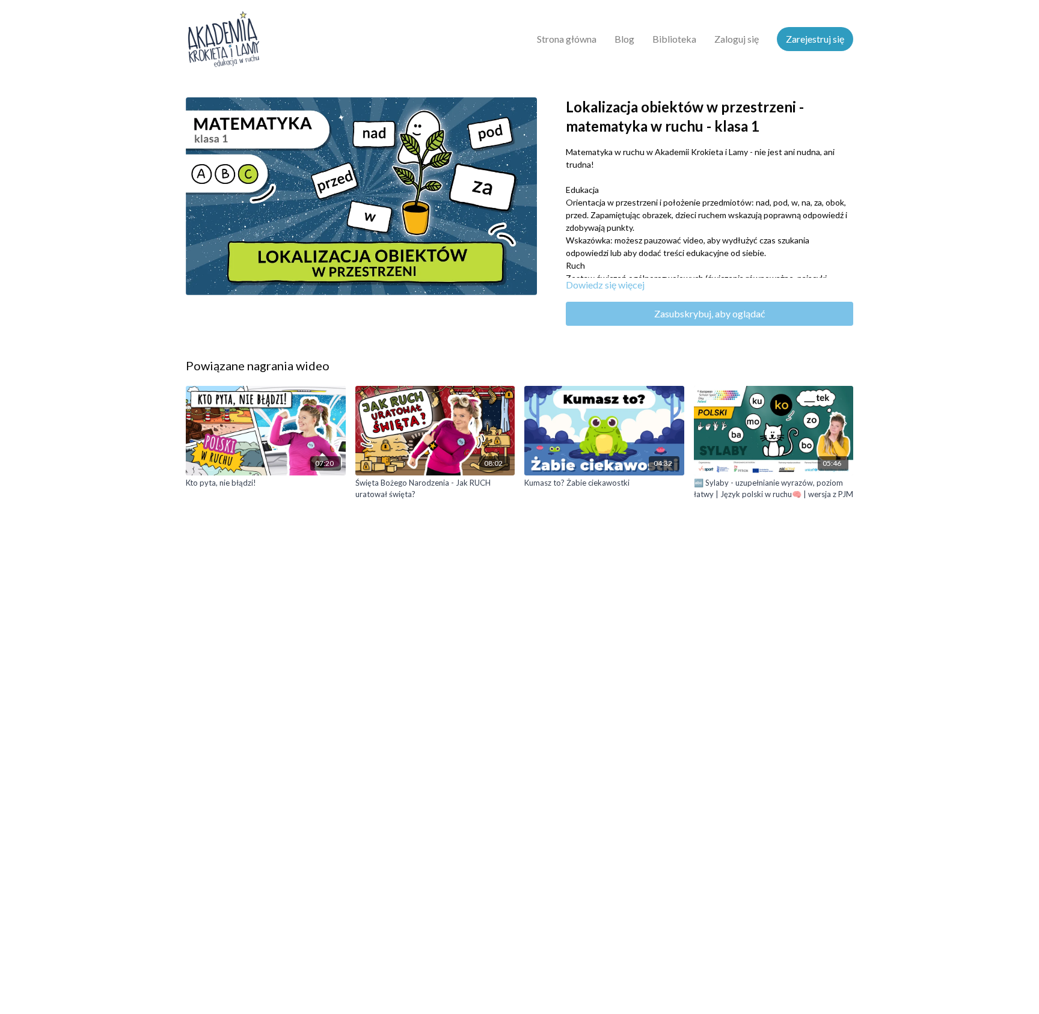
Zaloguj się (736, 38)
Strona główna (566, 38)
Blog (624, 38)
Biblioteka (674, 38)
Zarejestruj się (815, 38)
